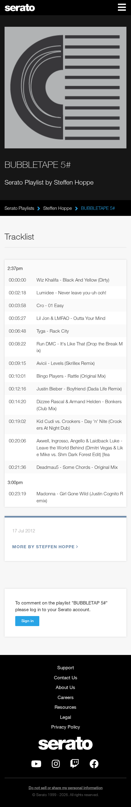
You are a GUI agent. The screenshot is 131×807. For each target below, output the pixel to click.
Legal (65, 717)
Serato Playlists (19, 208)
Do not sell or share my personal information (66, 787)
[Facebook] (94, 765)
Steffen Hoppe (57, 208)
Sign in (27, 620)
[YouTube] (36, 765)
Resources (65, 707)
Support (65, 667)
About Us (65, 687)
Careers (66, 697)
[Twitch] (74, 765)
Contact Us (65, 677)
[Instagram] (56, 765)
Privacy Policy (65, 726)
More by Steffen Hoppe (43, 546)
